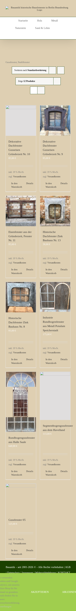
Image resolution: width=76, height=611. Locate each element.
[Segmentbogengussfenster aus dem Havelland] (55, 396)
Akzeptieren (40, 592)
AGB (67, 567)
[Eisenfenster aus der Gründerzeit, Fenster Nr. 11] (21, 211)
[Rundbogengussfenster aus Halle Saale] (21, 402)
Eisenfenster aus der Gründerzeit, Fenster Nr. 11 (20, 236)
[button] (38, 35)
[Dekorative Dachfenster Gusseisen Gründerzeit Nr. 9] (55, 120)
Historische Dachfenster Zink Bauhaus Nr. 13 (53, 236)
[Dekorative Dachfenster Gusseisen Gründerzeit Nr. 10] (21, 120)
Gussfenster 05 (17, 519)
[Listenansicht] (41, 90)
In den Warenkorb (16, 185)
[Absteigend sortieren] (60, 70)
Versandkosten (19, 176)
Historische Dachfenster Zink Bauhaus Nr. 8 (18, 322)
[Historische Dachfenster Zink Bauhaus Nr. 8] (21, 297)
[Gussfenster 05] (21, 499)
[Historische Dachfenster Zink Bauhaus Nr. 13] (55, 211)
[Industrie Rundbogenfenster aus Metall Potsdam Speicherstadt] (55, 297)
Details (29, 183)
